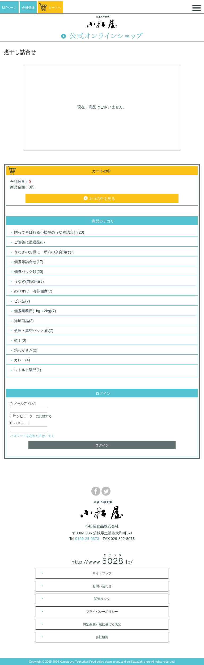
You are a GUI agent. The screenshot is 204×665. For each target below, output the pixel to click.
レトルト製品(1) (27, 370)
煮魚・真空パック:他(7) (33, 330)
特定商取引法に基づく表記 (102, 624)
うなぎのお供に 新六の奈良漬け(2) (44, 252)
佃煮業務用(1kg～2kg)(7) (35, 311)
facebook (95, 491)
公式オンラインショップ (102, 36)
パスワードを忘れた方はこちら (32, 436)
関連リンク (102, 599)
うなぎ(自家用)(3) (29, 281)
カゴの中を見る (102, 198)
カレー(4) (22, 360)
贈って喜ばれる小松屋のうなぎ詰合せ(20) (49, 232)
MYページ (9, 8)
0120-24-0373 (87, 539)
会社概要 (102, 637)
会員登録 (28, 8)
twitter (105, 491)
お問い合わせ (102, 586)
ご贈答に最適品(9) (29, 242)
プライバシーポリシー (102, 611)
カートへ (54, 8)
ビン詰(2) (22, 301)
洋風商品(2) (24, 321)
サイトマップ (102, 573)
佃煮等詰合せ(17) (28, 262)
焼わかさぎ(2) (25, 350)
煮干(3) (20, 340)
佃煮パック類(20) (28, 271)
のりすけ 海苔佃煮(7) (33, 291)
